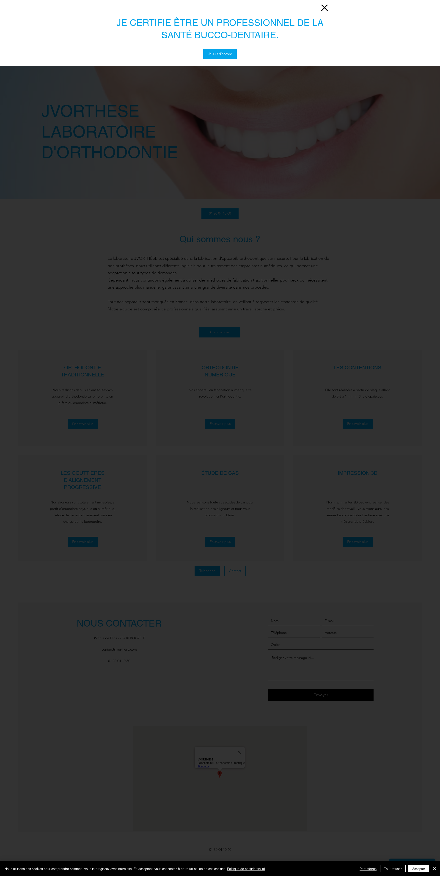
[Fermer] (434, 868)
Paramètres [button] (368, 868)
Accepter (418, 868)
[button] (324, 8)
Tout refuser (393, 868)
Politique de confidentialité (246, 868)
